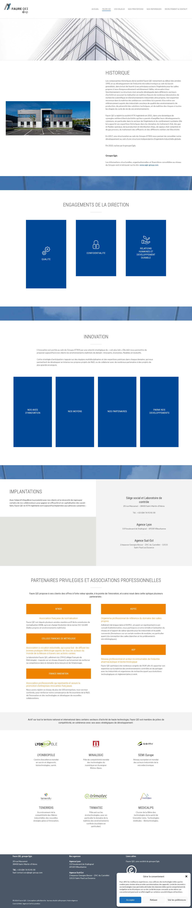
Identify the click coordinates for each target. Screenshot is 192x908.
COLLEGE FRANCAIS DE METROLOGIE (58, 638)
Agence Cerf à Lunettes (31, 904)
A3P (133, 649)
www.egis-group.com (149, 165)
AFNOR (58, 609)
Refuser (153, 900)
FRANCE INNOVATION (58, 673)
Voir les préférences (177, 900)
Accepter (130, 900)
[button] (186, 876)
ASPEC (133, 609)
